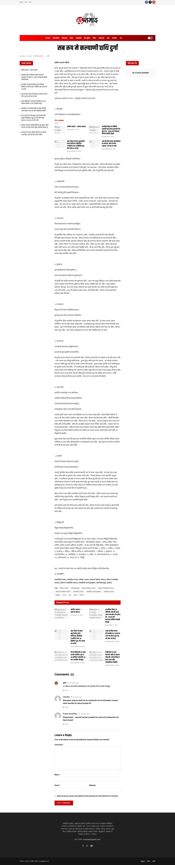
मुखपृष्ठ (21, 2)
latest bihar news (89, 588)
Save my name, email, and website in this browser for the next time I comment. (87, 796)
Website (92, 785)
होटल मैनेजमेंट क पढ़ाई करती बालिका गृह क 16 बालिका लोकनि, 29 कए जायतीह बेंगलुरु (78, 656)
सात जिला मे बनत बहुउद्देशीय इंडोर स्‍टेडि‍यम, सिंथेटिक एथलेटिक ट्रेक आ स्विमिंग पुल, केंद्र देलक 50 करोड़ (76, 145)
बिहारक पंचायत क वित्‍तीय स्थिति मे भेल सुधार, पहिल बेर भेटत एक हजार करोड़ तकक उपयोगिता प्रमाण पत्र (34, 126)
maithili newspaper (93, 591)
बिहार (75, 595)
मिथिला (82, 595)
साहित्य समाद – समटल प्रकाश (76, 126)
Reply (66, 690)
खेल (108, 38)
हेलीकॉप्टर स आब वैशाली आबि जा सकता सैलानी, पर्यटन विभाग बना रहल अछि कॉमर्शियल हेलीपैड (112, 657)
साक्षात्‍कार (101, 38)
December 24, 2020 (78, 663)
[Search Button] (121, 38)
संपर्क (30, 2)
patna (58, 595)
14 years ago (84, 714)
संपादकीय (78, 38)
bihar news (64, 588)
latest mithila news (63, 591)
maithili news (78, 591)
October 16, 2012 (26, 56)
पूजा (70, 595)
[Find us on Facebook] (146, 2)
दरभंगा (64, 595)
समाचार (48, 38)
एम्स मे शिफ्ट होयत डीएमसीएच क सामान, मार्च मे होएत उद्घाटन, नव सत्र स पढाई (111, 143)
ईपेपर (26, 2)
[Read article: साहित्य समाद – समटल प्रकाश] (60, 129)
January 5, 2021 (73, 129)
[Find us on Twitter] (150, 2)
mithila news (109, 591)
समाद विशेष (56, 38)
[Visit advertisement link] (88, 103)
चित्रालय (64, 38)
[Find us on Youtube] (153, 2)
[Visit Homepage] (87, 20)
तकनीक (114, 38)
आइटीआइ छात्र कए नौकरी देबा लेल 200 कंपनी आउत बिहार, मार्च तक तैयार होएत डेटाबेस (33, 133)
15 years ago (74, 683)
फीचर (94, 38)
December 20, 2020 (112, 665)
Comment (59, 745)
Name (58, 774)
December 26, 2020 (74, 151)
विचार (71, 38)
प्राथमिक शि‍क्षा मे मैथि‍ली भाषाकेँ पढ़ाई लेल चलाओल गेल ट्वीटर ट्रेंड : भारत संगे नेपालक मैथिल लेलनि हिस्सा (111, 130)
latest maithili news (106, 588)
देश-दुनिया (87, 38)
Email (57, 785)
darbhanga (75, 588)
